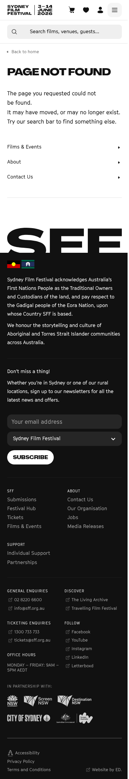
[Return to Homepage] (29, 10)
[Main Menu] (115, 10)
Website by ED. (107, 769)
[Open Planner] (86, 10)
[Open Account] (100, 10)
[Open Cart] (71, 10)
